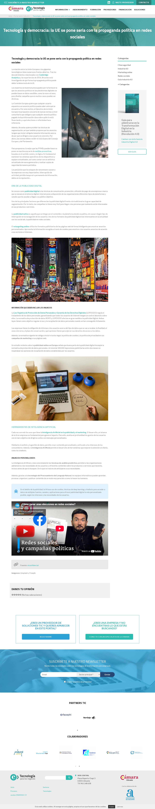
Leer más (120, 807)
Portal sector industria (22, 16)
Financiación (125, 10)
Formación (95, 10)
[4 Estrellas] (18, 595)
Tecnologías (47, 791)
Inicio (10, 16)
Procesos (14, 791)
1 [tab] (77, 730)
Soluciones (139, 10)
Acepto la (78, 682)
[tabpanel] (66, 715)
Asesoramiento (80, 10)
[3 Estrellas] (16, 595)
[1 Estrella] (12, 595)
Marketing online (125, 72)
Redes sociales (124, 76)
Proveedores (110, 10)
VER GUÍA (132, 152)
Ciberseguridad (124, 65)
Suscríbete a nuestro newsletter (26, 2)
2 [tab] (79, 766)
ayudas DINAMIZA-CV (19, 795)
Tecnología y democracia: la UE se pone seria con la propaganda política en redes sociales (64, 16)
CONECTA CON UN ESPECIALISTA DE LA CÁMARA (109, 637)
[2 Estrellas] (14, 595)
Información (61, 10)
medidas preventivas (43, 151)
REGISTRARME (46, 637)
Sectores (46, 787)
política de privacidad (82, 682)
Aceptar (111, 807)
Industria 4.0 (123, 68)
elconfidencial (33, 565)
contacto (144, 2)
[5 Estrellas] (20, 595)
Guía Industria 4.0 (125, 79)
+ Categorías (123, 84)
